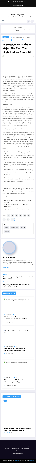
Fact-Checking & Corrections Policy (21, 451)
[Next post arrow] (32, 285)
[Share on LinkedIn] (16, 215)
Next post (5, 281)
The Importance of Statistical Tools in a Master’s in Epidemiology (16, 381)
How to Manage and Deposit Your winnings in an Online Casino (17, 278)
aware (14, 37)
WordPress (17, 461)
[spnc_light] (32, 21)
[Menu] (3, 21)
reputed (28, 37)
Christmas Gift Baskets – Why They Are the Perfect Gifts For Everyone (16, 285)
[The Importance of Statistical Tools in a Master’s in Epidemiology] (18, 363)
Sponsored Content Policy (18, 454)
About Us (16, 446)
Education (6, 37)
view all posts (6, 267)
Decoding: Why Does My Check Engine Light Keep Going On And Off (15, 429)
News (3, 401)
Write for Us (7, 449)
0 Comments (26, 40)
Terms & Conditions (25, 449)
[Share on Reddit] (28, 215)
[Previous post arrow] (32, 277)
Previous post (6, 274)
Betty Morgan (6, 40)
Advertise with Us (15, 449)
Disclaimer (22, 446)
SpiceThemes (31, 461)
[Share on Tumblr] (4, 219)
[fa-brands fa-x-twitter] (16, 5)
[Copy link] (13, 219)
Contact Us (5, 446)
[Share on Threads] (8, 219)
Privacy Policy (28, 446)
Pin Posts (10, 446)
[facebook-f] (14, 5)
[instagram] (20, 5)
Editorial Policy (9, 451)
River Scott (8, 314)
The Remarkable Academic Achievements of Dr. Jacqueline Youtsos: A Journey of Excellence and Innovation (16, 318)
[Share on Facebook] (8, 215)
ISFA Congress (17, 14)
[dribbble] (18, 5)
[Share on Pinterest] (24, 215)
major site (24, 37)
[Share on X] (12, 215)
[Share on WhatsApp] (20, 215)
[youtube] (22, 5)
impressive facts (19, 37)
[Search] (28, 21)
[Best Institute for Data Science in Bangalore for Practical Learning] (18, 331)
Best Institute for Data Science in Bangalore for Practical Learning (14, 349)
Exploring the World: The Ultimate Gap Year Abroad (16, 209)
